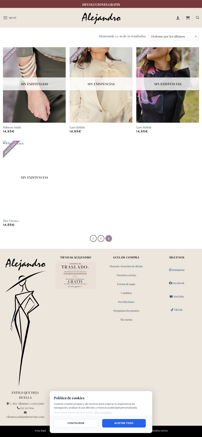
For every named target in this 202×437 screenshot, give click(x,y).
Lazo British (77, 127)
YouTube (178, 296)
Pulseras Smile (12, 127)
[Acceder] (178, 17)
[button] (10, 18)
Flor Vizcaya (10, 221)
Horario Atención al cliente (126, 266)
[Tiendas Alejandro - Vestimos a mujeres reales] (101, 18)
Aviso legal (40, 430)
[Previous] (93, 238)
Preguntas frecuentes (126, 311)
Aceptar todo (123, 423)
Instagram (177, 270)
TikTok (178, 310)
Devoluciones (126, 302)
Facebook (178, 283)
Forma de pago (126, 284)
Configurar (75, 423)
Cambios (126, 293)
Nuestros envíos (126, 275)
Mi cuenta (126, 319)
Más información (103, 412)
